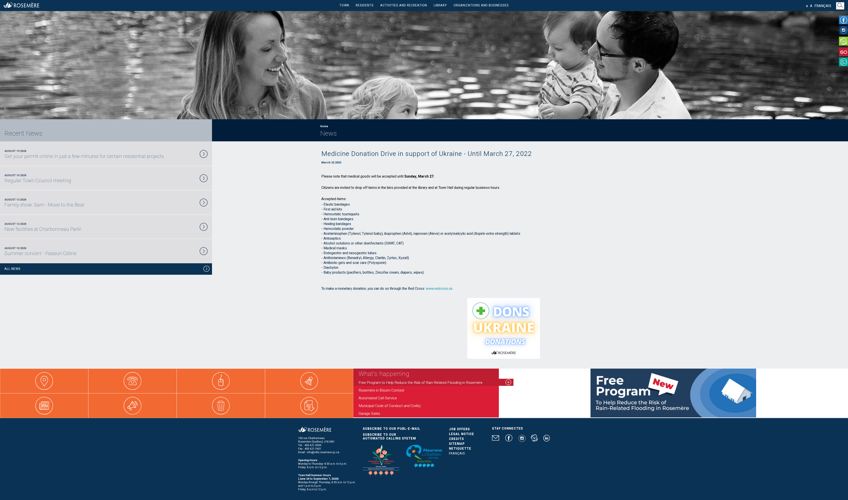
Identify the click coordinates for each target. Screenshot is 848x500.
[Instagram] (843, 30)
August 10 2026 (40, 251)
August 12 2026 (42, 227)
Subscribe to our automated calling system (389, 436)
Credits (456, 439)
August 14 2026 (37, 178)
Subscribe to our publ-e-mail (391, 428)
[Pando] (843, 61)
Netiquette (460, 448)
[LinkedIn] (546, 440)
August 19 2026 (84, 154)
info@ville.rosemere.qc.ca (323, 452)
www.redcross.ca (439, 288)
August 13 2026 (44, 203)
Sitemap (457, 443)
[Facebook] (843, 19)
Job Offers (459, 429)
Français (822, 6)
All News (12, 269)
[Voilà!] (843, 41)
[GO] (843, 51)
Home (324, 126)
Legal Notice (461, 434)
